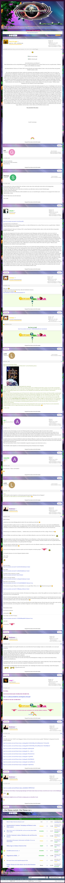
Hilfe (61, 23)
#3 (61, 183)
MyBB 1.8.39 (12, 881)
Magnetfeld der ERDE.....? (13, 855)
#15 (61, 783)
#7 (61, 361)
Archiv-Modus (27, 879)
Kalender (56, 23)
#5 (61, 285)
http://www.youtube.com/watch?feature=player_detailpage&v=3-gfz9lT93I (18, 756)
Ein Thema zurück (11, 810)
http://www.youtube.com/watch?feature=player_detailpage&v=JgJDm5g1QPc (18, 748)
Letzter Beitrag (57, 822)
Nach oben (22, 879)
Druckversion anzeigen (9, 870)
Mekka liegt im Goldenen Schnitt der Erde (16, 845)
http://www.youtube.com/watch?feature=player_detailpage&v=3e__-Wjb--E (18, 751)
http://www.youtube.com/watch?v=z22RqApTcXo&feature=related (16, 578)
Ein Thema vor (25, 810)
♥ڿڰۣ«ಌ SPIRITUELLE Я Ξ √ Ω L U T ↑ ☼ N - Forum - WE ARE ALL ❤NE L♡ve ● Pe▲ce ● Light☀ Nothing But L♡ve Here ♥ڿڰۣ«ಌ (32, 27)
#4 (61, 218)
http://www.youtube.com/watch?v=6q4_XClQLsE (13, 574)
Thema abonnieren (8, 871)
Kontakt (2, 879)
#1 (61, 49)
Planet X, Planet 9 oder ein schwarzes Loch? (15, 821)
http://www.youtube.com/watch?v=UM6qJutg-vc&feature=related (16, 588)
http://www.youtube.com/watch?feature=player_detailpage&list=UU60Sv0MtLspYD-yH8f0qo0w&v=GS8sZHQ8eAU (26, 745)
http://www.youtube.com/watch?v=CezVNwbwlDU (13, 221)
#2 (61, 158)
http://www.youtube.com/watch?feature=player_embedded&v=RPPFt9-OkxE (19, 787)
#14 (61, 733)
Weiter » (15, 35)
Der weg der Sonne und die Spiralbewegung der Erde (17, 860)
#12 (61, 643)
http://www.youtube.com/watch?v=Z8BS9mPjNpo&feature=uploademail (32, 328)
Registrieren (36, 32)
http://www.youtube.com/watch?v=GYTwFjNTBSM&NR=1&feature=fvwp (18, 583)
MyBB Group (31, 881)
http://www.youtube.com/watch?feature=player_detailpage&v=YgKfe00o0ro (18, 764)
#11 (61, 516)
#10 (61, 490)
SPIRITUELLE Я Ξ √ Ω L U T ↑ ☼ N (12, 879)
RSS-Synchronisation (34, 879)
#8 (61, 427)
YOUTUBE (30, 714)
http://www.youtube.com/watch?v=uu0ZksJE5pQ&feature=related (16, 570)
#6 (61, 324)
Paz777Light (35, 49)
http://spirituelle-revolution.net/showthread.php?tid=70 (14, 292)
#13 (61, 688)
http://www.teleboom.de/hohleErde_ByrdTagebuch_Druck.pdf (16, 696)
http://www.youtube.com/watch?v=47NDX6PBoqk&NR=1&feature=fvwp (18, 618)
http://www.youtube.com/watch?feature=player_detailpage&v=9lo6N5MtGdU (18, 759)
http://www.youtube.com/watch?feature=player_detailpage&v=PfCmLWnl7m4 (18, 753)
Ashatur (39, 881)
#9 (61, 465)
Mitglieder (49, 23)
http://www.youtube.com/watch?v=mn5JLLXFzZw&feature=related (16, 566)
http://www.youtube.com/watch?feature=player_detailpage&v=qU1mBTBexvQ (19, 761)
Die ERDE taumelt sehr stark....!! (13, 850)
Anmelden (32, 32)
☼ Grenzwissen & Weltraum (39, 29)
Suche (42, 23)
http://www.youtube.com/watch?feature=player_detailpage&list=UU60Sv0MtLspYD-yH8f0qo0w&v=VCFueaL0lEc (26, 743)
